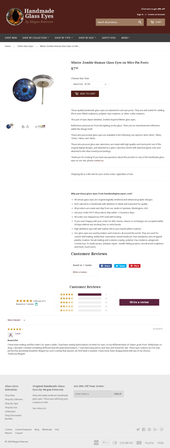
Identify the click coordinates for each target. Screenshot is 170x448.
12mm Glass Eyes (25, 46)
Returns (8, 433)
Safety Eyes (109, 37)
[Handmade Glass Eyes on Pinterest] (149, 430)
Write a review (79, 272)
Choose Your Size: (80, 78)
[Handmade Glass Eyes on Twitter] (138, 430)
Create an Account (156, 14)
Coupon (19, 433)
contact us (98, 160)
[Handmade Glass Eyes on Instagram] (161, 430)
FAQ (57, 429)
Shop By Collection (34, 37)
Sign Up (118, 394)
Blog (37, 429)
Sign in (140, 14)
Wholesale (47, 429)
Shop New (11, 37)
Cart (158, 22)
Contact (8, 429)
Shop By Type (63, 37)
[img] (14, 329)
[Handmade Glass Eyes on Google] (155, 430)
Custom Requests (23, 429)
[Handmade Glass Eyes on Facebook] (143, 430)
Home (8, 46)
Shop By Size (86, 37)
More (124, 37)
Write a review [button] (139, 302)
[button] (67, 294)
